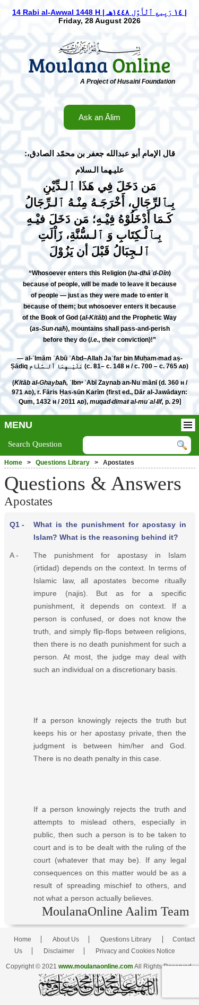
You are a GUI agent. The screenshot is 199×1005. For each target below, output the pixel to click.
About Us (66, 939)
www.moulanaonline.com (95, 966)
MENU (18, 425)
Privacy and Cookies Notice (135, 951)
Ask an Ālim (99, 117)
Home (13, 462)
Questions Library (63, 462)
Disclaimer (59, 951)
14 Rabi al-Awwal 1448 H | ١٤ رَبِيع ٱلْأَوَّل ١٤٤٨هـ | (99, 12)
